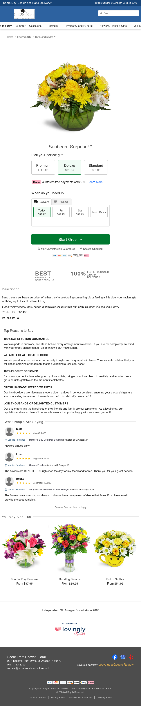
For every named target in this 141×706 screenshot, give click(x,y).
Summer (20, 26)
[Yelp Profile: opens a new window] (131, 657)
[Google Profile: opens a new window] (123, 657)
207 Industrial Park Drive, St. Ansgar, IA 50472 (34, 661)
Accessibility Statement (80, 697)
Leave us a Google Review (116, 665)
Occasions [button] (35, 26)
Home (10, 36)
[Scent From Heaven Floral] (24, 14)
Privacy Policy (58, 697)
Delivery (44, 202)
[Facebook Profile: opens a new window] (115, 657)
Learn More (95, 182)
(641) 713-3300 (16, 664)
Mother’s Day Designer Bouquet (46, 439)
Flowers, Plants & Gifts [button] (113, 26)
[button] (131, 690)
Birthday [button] (54, 26)
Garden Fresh (36, 465)
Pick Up (64, 201)
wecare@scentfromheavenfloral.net (28, 668)
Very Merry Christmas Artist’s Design (48, 489)
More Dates (99, 212)
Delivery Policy (104, 697)
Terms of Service (38, 697)
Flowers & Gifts (24, 36)
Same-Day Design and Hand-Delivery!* (27, 3)
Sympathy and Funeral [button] (79, 26)
